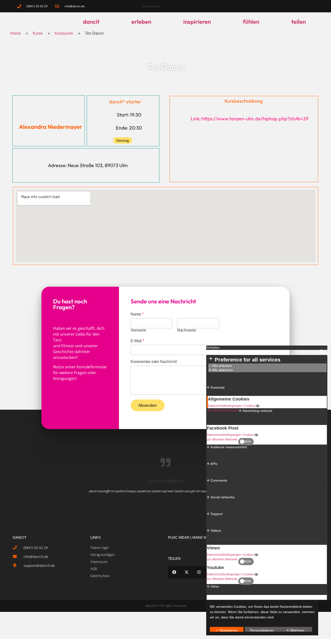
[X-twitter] (186, 572)
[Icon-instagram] (302, 6)
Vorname (138, 330)
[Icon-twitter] (289, 6)
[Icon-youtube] (314, 6)
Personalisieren (262, 630)
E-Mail (137, 341)
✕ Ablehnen (295, 630)
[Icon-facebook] (277, 6)
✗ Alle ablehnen (220, 370)
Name (137, 314)
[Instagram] (199, 572)
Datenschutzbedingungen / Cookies (231, 406)
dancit (91, 21)
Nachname (186, 330)
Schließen (213, 347)
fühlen (251, 21)
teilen (298, 21)
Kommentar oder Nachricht (154, 362)
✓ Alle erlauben (220, 366)
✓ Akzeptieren (227, 630)
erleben (141, 21)
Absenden (147, 405)
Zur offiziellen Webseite (223, 410)
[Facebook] (174, 572)
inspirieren (197, 21)
